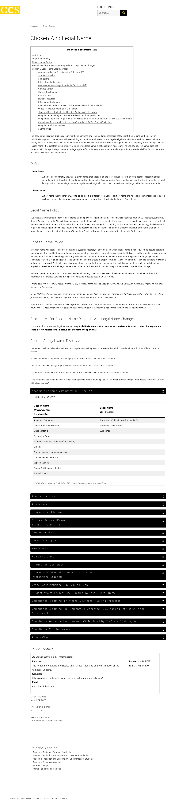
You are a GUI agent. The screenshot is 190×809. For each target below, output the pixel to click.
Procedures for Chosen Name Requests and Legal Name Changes (63, 65)
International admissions (50, 82)
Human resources (46, 99)
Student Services (49, 26)
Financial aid (44, 95)
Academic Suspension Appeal (47, 762)
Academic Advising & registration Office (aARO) (61, 72)
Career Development (48, 92)
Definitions (37, 55)
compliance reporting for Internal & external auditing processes (69, 115)
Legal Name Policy (41, 58)
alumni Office (44, 129)
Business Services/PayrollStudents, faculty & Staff (62, 85)
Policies (101, 7)
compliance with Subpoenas (51, 125)
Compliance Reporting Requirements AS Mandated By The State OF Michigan (75, 122)
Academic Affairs (46, 75)
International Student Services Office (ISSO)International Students (70, 105)
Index (111, 7)
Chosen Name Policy (42, 62)
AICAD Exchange (41, 765)
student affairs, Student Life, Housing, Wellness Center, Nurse (67, 112)
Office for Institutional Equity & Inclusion (57, 109)
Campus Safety (45, 89)
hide (94, 50)
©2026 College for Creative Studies (34, 799)
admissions (43, 79)
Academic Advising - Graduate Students (52, 752)
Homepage (34, 26)
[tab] (98, 391)
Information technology (49, 102)
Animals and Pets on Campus (47, 769)
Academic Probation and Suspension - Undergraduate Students (63, 759)
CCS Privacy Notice (59, 799)
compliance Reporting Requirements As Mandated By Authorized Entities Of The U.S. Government (85, 119)
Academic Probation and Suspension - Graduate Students (60, 755)
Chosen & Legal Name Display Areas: (50, 69)
